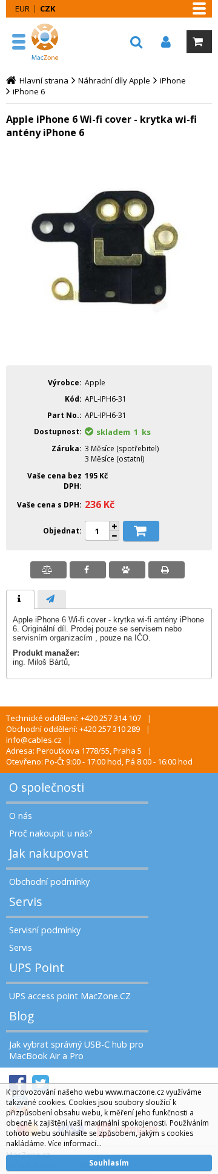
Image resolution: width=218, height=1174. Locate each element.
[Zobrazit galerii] (109, 347)
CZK (47, 8)
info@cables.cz (34, 739)
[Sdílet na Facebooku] (88, 569)
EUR (22, 8)
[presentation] (20, 599)
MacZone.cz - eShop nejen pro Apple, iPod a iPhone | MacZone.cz (46, 42)
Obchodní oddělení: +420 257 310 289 (73, 728)
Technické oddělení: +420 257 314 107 (73, 718)
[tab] (20, 599)
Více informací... (75, 1143)
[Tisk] (166, 569)
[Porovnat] (48, 569)
